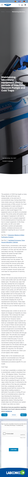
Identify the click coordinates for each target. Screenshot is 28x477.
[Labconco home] (14, 472)
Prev (5, 414)
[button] (22, 5)
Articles (8, 11)
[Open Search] (19, 5)
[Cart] (25, 5)
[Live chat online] (22, 474)
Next (22, 414)
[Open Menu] (2, 4)
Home (3, 11)
